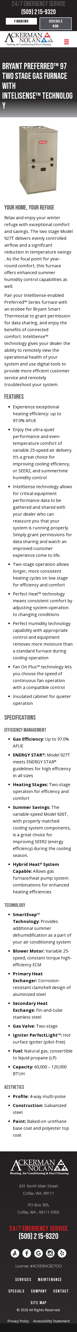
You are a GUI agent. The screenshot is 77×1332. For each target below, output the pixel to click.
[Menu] (66, 41)
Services (23, 1279)
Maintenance (50, 1279)
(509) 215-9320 (38, 12)
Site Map (39, 1302)
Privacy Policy (18, 1321)
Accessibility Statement (51, 1321)
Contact (61, 1291)
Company (39, 1291)
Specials (16, 1291)
